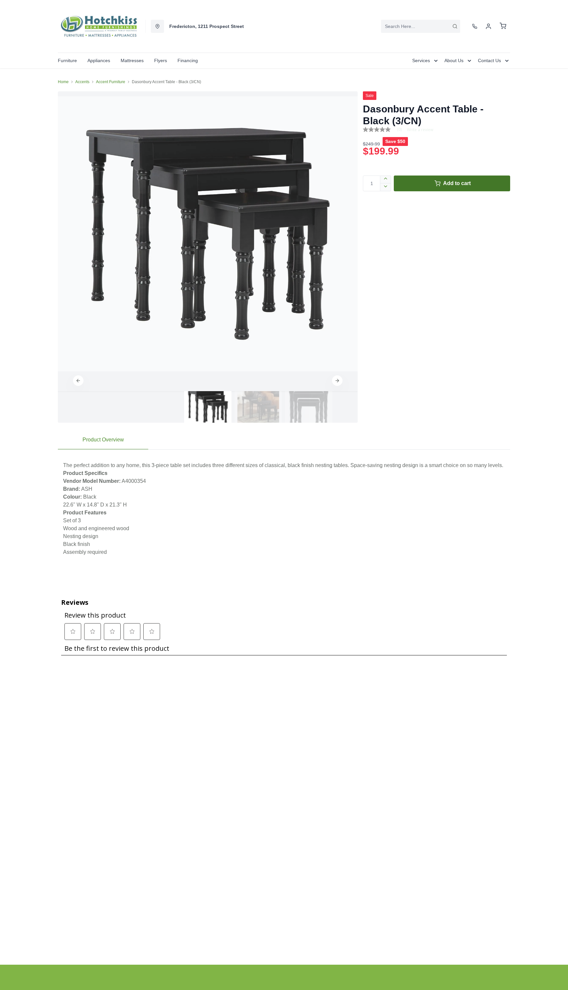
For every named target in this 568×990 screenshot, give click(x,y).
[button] (78, 380)
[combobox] (420, 26)
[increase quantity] (385, 179)
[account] (488, 26)
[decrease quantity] (385, 187)
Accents (82, 82)
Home (63, 82)
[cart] (503, 26)
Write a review (420, 130)
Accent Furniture (110, 82)
